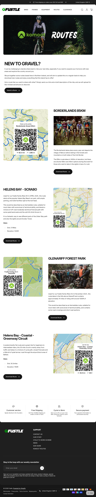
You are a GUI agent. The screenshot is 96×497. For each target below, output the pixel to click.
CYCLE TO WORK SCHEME (42, 440)
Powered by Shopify (19, 488)
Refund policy (6, 491)
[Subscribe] (42, 468)
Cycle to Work (59, 410)
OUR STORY (37, 437)
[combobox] (84, 2)
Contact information (8, 493)
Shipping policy (33, 491)
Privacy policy (14, 491)
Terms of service (23, 491)
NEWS (35, 443)
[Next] (66, 2)
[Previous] (30, 2)
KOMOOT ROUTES (39, 449)
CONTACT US (37, 434)
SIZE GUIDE (37, 446)
